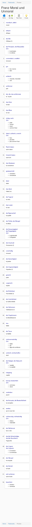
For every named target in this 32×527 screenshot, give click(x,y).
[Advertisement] (16, 505)
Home (4, 2)
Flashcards (11, 2)
